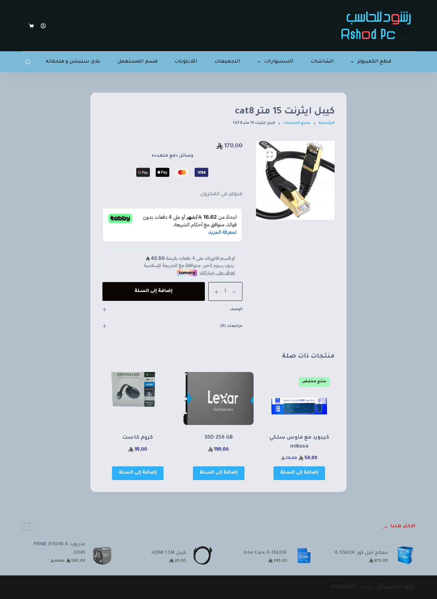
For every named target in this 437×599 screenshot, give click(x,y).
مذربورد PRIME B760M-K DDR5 (59, 549)
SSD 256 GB (219, 438)
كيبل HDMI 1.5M (168, 553)
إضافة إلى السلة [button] (299, 472)
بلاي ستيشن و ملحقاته (73, 62)
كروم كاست (137, 438)
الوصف (236, 309)
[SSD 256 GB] (218, 398)
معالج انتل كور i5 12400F (361, 553)
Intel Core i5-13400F (265, 553)
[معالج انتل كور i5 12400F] (405, 554)
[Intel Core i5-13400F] (304, 554)
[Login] (43, 25)
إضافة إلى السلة (153, 291)
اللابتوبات (185, 62)
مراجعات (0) (231, 326)
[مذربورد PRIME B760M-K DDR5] (102, 554)
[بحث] (27, 62)
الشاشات (322, 62)
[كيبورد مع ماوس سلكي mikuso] (299, 398)
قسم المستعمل (137, 62)
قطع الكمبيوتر (374, 62)
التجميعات (227, 62)
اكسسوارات (279, 62)
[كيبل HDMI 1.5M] (203, 554)
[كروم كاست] (137, 398)
